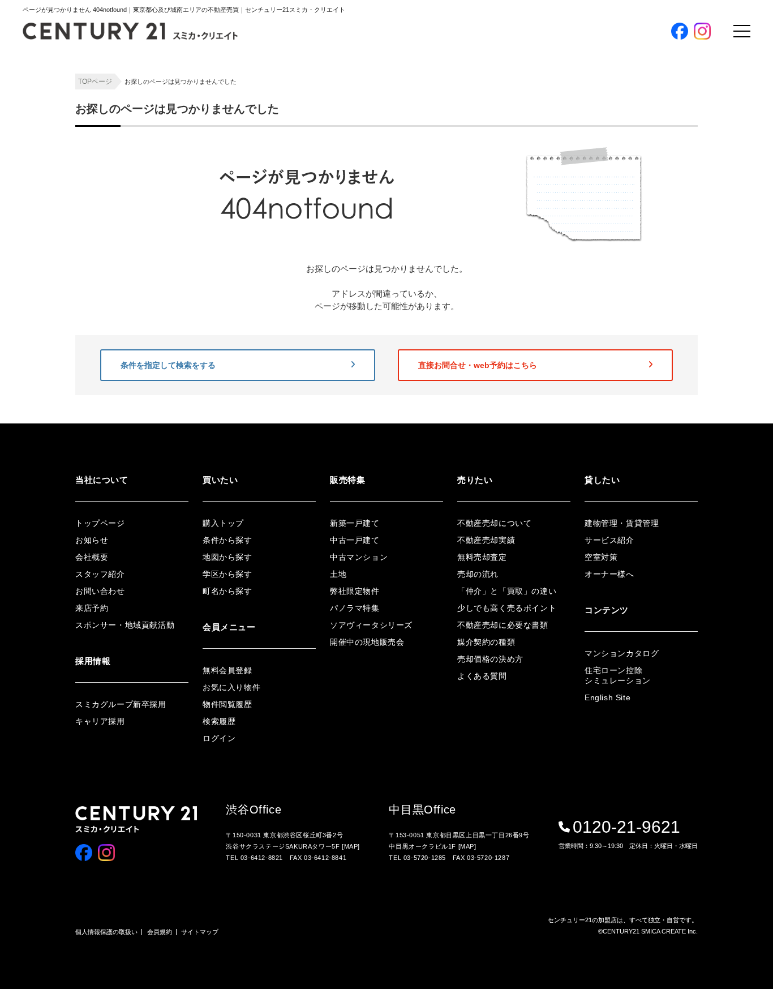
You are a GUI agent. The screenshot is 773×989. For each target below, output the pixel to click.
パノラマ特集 (355, 608)
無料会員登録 (227, 670)
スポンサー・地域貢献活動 (124, 625)
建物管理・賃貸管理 (622, 523)
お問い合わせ (100, 591)
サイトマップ (199, 931)
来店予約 (91, 608)
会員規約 (159, 931)
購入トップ (223, 523)
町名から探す (227, 591)
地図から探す (227, 557)
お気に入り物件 (231, 687)
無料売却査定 (482, 557)
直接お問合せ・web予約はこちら (477, 365)
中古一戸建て (355, 540)
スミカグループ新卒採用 (120, 704)
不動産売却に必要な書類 (502, 625)
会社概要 (91, 557)
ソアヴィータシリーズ (371, 625)
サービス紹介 (609, 540)
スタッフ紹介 (100, 574)
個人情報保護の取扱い (106, 931)
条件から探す (227, 540)
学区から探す (227, 574)
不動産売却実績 (486, 540)
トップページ (100, 523)
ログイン (219, 738)
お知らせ (91, 540)
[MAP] (351, 846)
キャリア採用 (100, 721)
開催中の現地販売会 (367, 642)
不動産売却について (494, 523)
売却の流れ (478, 574)
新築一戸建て (355, 523)
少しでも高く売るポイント (506, 608)
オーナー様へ (609, 574)
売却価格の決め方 (490, 658)
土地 (338, 574)
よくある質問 (482, 675)
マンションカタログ (622, 653)
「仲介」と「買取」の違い (506, 591)
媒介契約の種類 (486, 642)
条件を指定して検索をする (168, 365)
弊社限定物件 (355, 591)
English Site (607, 697)
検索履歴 (219, 721)
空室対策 (601, 557)
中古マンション (359, 557)
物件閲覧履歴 (227, 704)
